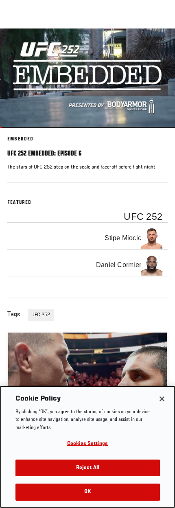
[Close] (162, 399)
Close (160, 44)
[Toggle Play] (17, 133)
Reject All (87, 468)
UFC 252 (40, 315)
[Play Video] (88, 78)
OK (87, 492)
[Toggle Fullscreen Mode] (158, 133)
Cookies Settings (87, 444)
